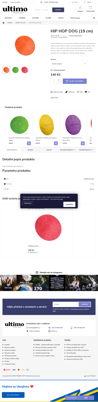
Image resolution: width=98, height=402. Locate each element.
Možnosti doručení (59, 70)
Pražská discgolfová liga (42, 353)
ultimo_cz (54, 331)
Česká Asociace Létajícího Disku (44, 356)
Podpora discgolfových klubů (75, 347)
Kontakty (4, 2)
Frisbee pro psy (89, 179)
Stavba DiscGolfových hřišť (74, 359)
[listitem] (19, 129)
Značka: (54, 97)
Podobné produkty (85, 150)
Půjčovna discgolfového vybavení (76, 345)
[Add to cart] (29, 143)
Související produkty (66, 150)
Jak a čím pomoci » (13, 395)
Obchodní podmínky (10, 356)
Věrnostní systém (9, 353)
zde (61, 199)
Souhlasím (69, 204)
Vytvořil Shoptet (91, 376)
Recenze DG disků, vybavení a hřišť (45, 347)
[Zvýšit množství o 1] (58, 80)
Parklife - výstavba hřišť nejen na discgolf (47, 345)
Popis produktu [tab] (12, 150)
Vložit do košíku (76, 81)
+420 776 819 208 (56, 328)
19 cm (92, 189)
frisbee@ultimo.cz (34, 328)
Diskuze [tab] (49, 150)
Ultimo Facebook (34, 331)
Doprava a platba (15, 2)
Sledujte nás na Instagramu (51, 272)
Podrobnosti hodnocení (75, 35)
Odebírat (84, 304)
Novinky (6, 361)
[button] (4, 129)
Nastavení (27, 203)
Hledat (58, 10)
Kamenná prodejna (10, 350)
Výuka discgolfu (71, 353)
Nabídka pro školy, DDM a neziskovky (77, 350)
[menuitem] (9, 18)
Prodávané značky (9, 364)
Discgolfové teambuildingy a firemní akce (78, 356)
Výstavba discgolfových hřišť (44, 350)
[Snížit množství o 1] (58, 82)
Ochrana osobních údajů (11, 358)
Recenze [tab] (30, 150)
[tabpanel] (49, 230)
